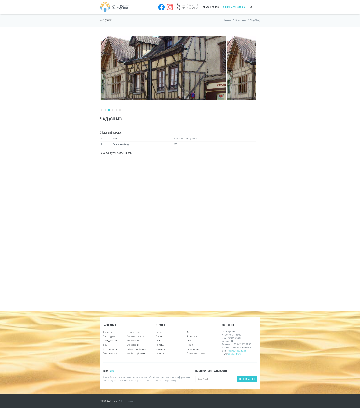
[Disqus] (178, 194)
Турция (159, 332)
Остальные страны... (196, 353)
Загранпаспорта (110, 349)
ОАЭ (158, 340)
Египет (159, 336)
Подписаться (247, 379)
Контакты (107, 332)
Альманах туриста (135, 336)
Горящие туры (133, 332)
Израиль (160, 353)
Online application (234, 7)
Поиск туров (109, 336)
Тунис (189, 340)
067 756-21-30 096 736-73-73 (189, 6)
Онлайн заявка (110, 353)
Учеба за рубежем (136, 353)
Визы (105, 344)
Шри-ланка (192, 336)
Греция (190, 344)
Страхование (133, 344)
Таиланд (160, 344)
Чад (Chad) (255, 20)
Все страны (240, 20)
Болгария (160, 349)
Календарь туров (111, 340)
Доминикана (193, 349)
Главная (227, 20)
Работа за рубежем (136, 349)
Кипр (189, 332)
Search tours (211, 7)
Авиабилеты (133, 340)
